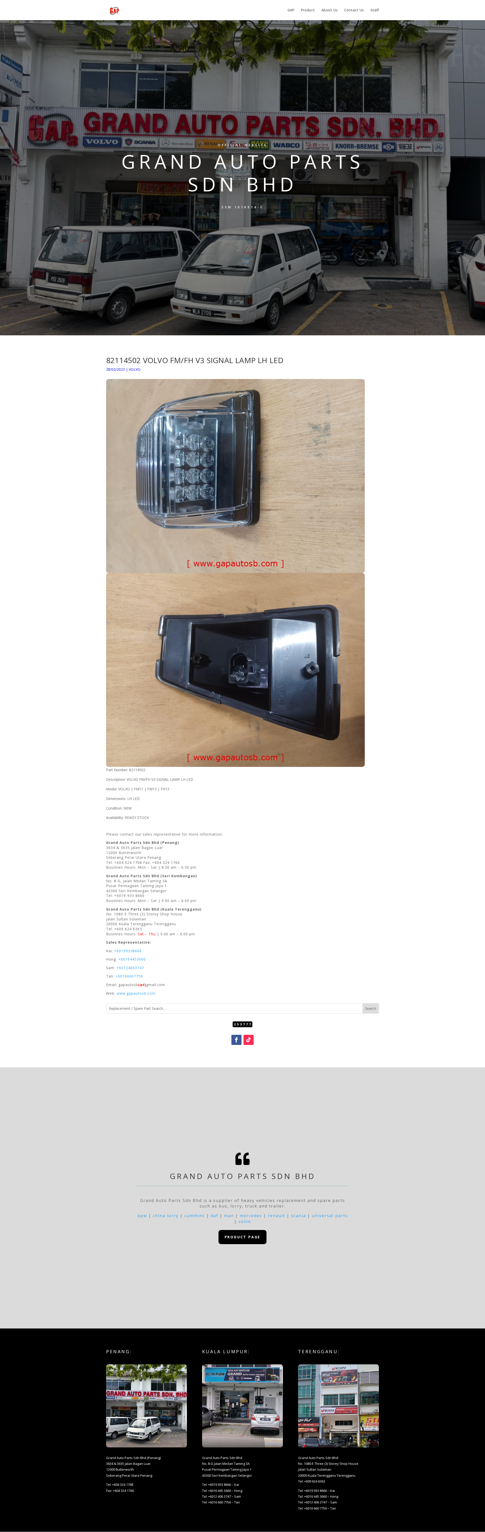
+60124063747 (130, 967)
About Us (329, 10)
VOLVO (134, 369)
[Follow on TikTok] (249, 1040)
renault (276, 1215)
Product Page (243, 1237)
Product (308, 10)
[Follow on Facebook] (236, 1040)
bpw (142, 1215)
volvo (244, 1221)
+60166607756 (129, 976)
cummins (194, 1215)
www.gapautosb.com (135, 993)
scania (298, 1215)
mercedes (251, 1215)
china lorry (166, 1215)
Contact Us (354, 10)
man (229, 1215)
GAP (290, 10)
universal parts (330, 1215)
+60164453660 (132, 959)
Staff (374, 10)
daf (214, 1215)
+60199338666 (128, 950)
